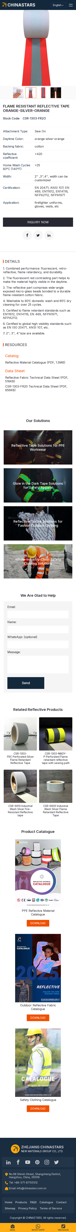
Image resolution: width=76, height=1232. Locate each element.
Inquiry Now (38, 222)
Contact (61, 1202)
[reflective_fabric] (47, 1162)
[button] (71, 5)
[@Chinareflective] (56, 1162)
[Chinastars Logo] (15, 1148)
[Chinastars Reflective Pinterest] (37, 1162)
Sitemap (10, 1208)
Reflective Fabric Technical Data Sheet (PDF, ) (36, 379)
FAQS (33, 1202)
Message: (13, 652)
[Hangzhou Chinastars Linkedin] (8, 1162)
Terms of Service (51, 1208)
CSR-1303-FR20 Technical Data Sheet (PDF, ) (36, 388)
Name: (11, 622)
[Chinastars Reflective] (27, 1162)
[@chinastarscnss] (18, 1162)
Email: (11, 607)
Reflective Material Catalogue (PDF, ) (35, 362)
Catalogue (46, 1202)
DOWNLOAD (38, 923)
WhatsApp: (22, 637)
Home (8, 1202)
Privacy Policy (27, 1208)
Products (21, 1202)
